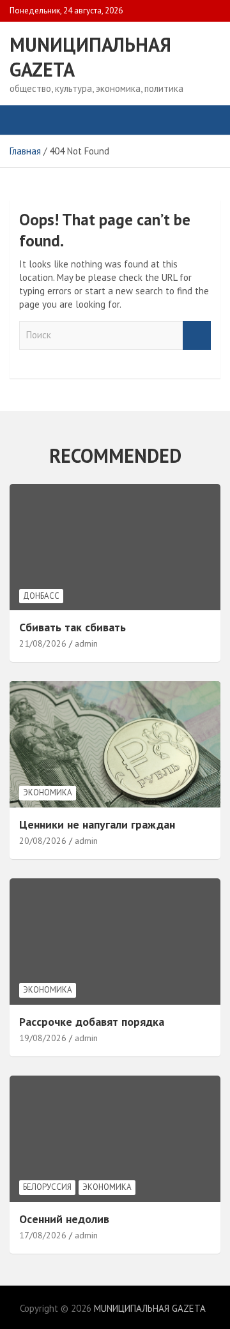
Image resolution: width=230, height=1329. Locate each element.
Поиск (197, 335)
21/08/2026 (42, 643)
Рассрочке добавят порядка (91, 1021)
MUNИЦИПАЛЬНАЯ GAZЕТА (150, 1308)
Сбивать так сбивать (72, 627)
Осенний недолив (64, 1219)
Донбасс (41, 595)
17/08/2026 (42, 1235)
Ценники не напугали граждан (97, 824)
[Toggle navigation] (25, 120)
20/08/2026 (42, 840)
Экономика (47, 792)
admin (86, 643)
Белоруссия (47, 1187)
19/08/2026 (42, 1038)
